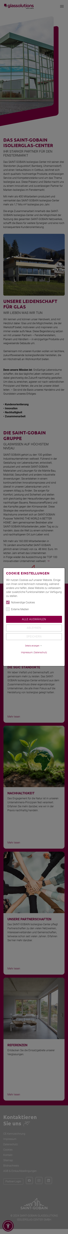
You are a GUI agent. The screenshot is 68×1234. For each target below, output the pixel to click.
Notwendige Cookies (23, 602)
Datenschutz (40, 652)
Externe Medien (20, 609)
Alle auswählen (34, 619)
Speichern (34, 636)
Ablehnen (34, 627)
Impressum (27, 652)
